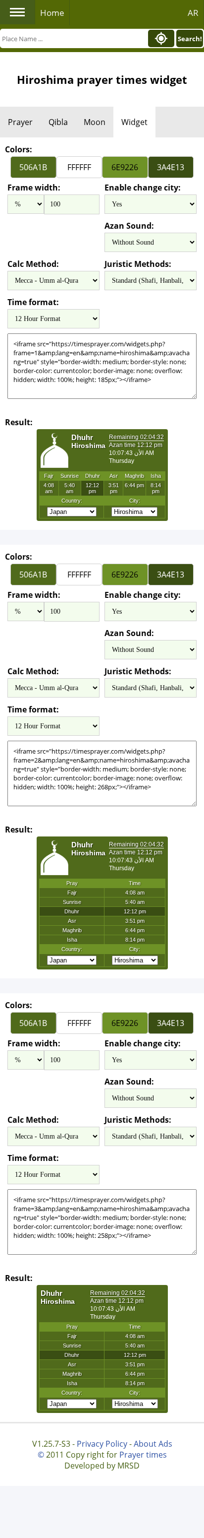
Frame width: (33, 187)
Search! (190, 38)
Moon (94, 122)
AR (193, 12)
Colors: (18, 149)
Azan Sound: (129, 225)
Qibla (58, 122)
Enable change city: (142, 187)
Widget (134, 122)
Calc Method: (33, 263)
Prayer (20, 122)
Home (52, 12)
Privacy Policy (102, 1443)
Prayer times (143, 1454)
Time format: (33, 302)
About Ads (153, 1443)
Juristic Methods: (137, 263)
